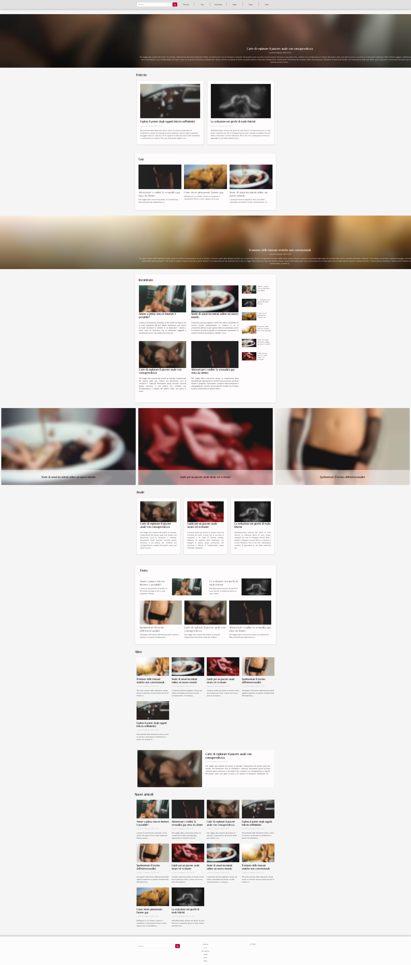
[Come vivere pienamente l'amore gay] (205, 176)
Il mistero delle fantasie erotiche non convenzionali (280, 250)
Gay (202, 4)
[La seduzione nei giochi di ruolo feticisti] (241, 101)
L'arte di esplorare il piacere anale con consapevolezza (280, 48)
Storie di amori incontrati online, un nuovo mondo (263, 342)
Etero (251, 4)
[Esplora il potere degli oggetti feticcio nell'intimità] (170, 101)
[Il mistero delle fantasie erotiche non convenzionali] (249, 330)
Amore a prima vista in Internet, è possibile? (263, 288)
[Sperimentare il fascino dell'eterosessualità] (161, 612)
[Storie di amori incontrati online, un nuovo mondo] (251, 176)
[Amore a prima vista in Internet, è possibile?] (162, 298)
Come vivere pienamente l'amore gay (203, 192)
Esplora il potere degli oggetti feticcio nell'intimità (167, 121)
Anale (234, 4)
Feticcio (186, 4)
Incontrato (218, 4)
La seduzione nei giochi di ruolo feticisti (233, 121)
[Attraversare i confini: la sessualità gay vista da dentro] (159, 176)
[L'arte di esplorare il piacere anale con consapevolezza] (162, 354)
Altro (267, 4)
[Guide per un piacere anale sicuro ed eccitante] (249, 356)
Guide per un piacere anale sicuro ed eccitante (262, 356)
